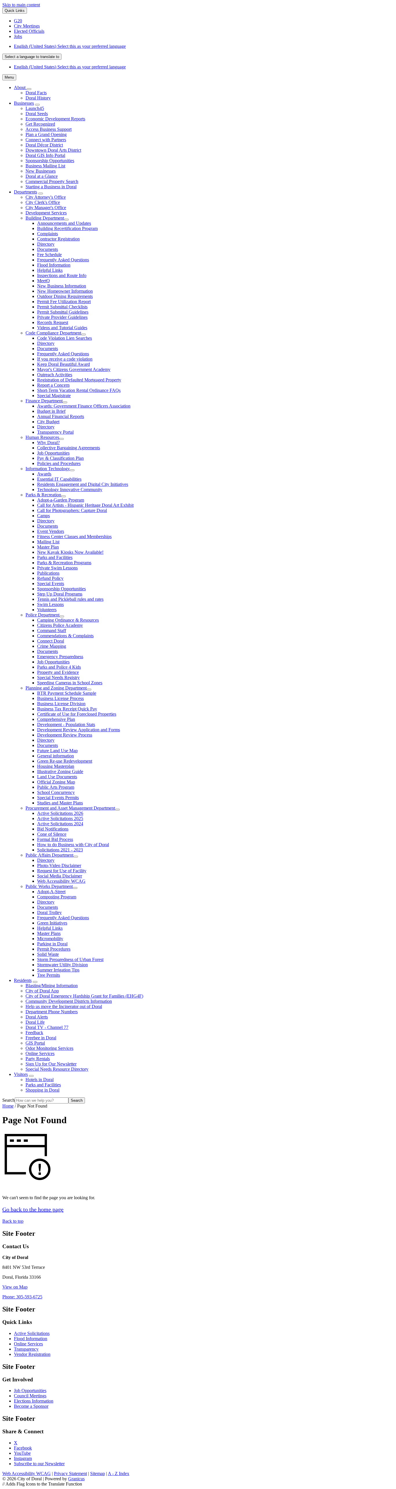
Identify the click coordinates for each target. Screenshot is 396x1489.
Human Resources (42, 437)
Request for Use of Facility (61, 870)
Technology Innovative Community (69, 489)
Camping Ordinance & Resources (68, 620)
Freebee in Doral (41, 1037)
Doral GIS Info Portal (45, 155)
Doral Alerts (37, 1016)
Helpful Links (50, 270)
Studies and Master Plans (60, 802)
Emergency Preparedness (60, 656)
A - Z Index (118, 1473)
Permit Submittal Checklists (62, 306)
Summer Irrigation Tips (58, 969)
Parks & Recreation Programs (64, 562)
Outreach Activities (54, 374)
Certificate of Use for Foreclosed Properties (76, 714)
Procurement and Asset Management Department (70, 808)
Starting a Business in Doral (51, 186)
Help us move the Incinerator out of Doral (64, 1006)
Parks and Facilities (54, 557)
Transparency (26, 1349)
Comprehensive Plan (56, 719)
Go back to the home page (32, 1209)
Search (8, 1100)
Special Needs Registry (58, 677)
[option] (204, 46)
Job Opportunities (53, 453)
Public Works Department (49, 886)
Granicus (76, 1478)
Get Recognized (40, 124)
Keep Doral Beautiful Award (63, 364)
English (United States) (70, 46)
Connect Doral (50, 640)
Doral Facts (36, 92)
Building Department (45, 218)
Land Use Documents (57, 776)
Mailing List (48, 541)
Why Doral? (48, 442)
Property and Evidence (58, 672)
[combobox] (31, 57)
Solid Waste (48, 954)
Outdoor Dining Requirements (65, 296)
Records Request (52, 322)
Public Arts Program (55, 787)
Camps (43, 515)
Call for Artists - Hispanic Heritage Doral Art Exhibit (85, 505)
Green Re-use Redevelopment (64, 761)
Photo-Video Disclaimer (59, 865)
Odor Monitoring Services (49, 1048)
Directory (46, 244)
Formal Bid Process (55, 839)
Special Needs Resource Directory (57, 1069)
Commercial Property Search (52, 181)
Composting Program (56, 896)
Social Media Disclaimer (59, 875)
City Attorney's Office (46, 197)
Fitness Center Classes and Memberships (74, 536)
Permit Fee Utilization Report (64, 301)
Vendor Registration (32, 1354)
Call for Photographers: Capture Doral (72, 510)
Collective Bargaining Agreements (68, 447)
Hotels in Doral (40, 1079)
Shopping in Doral (42, 1090)
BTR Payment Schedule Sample (66, 693)
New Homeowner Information (65, 291)
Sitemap (97, 1473)
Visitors (21, 1074)
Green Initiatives (52, 922)
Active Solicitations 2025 (60, 818)
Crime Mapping (51, 646)
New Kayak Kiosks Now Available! (70, 552)
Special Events (50, 583)
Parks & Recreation (43, 494)
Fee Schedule (49, 254)
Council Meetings (30, 1395)
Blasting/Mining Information (52, 985)
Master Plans (49, 933)
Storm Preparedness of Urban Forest (70, 959)
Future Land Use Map (57, 750)
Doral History (38, 97)
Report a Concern (53, 385)
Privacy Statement (70, 1473)
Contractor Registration (58, 238)
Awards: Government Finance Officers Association (83, 406)
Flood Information (53, 265)
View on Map (15, 1286)
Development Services (46, 212)
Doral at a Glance (42, 176)
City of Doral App (42, 990)
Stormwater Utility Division (62, 964)
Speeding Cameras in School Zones (69, 682)
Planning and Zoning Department (56, 687)
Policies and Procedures (59, 463)
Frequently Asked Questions (63, 259)
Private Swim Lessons (57, 567)
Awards (44, 473)
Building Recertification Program (67, 228)
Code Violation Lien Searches (64, 338)
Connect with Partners (46, 139)
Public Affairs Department (49, 855)
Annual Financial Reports (60, 416)
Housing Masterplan (55, 766)
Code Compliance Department (53, 332)
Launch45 (35, 108)
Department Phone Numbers (52, 1011)
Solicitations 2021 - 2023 (60, 849)
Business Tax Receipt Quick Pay (67, 708)
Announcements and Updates (64, 223)
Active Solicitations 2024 (60, 823)
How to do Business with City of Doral (73, 844)
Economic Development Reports (55, 118)
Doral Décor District (44, 144)
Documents (47, 249)
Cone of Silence (51, 834)
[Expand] (29, 89)
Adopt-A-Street (51, 891)
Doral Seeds (37, 113)
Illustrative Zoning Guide (60, 771)
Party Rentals (38, 1058)
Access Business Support (49, 129)
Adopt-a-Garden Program (60, 499)
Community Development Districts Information (69, 1001)
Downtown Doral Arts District (53, 150)
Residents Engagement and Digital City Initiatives (82, 484)
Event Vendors (50, 531)
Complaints (47, 233)
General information (55, 755)
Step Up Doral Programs (59, 593)
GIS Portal (35, 1043)
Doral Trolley (49, 912)
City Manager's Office (46, 207)
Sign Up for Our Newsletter (51, 1063)
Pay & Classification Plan (60, 458)
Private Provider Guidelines (62, 317)
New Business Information (61, 285)
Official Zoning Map (56, 781)
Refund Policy (50, 578)
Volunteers (47, 609)
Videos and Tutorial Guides (62, 327)
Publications (48, 573)
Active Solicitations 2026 (60, 813)
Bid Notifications (52, 828)
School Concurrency (56, 792)
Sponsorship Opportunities (50, 160)
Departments (25, 191)
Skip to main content (21, 4)
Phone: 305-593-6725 (22, 1296)
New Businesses (41, 171)
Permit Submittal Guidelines (62, 312)
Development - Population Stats (66, 724)
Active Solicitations (32, 1333)
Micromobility (50, 938)
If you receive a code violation (64, 359)
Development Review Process (64, 734)
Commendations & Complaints (65, 635)
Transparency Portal (55, 432)
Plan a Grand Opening (46, 134)
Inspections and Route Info (61, 275)
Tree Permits (48, 975)
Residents (23, 980)
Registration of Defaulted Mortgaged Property (79, 379)
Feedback (34, 1032)
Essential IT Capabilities (59, 479)
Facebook (23, 1447)
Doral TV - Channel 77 (47, 1027)
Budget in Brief (51, 411)
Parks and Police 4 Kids (59, 667)
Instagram (23, 1458)
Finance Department (44, 400)
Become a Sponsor (31, 1406)
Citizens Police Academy (60, 625)
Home (8, 1105)
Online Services (40, 1053)
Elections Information (33, 1400)
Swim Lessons (50, 604)
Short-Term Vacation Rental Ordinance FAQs (79, 390)
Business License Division (61, 703)
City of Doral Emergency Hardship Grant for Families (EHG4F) (84, 996)
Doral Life (35, 1022)
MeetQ (43, 280)
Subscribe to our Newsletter (39, 1463)
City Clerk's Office (43, 202)
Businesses (24, 103)
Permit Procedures (53, 949)
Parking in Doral (52, 943)
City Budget (48, 421)
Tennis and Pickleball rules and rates (70, 599)
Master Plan (48, 546)
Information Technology (48, 468)
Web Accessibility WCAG (61, 881)
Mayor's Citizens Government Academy (73, 369)
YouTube (22, 1453)
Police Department (42, 614)
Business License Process (60, 698)
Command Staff (51, 630)
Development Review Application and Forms (78, 729)
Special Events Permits (58, 797)
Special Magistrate (54, 395)
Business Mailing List (45, 165)
